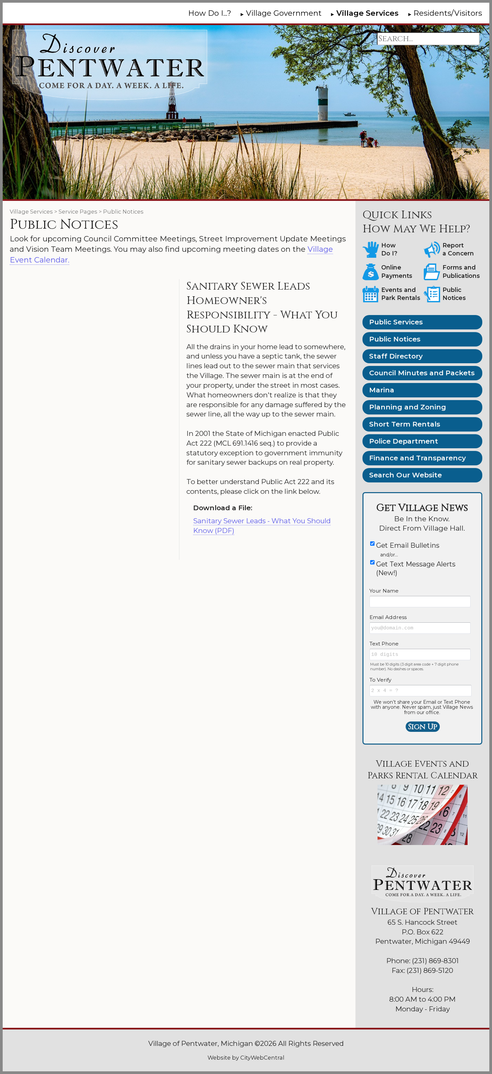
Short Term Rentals (404, 424)
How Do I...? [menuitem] (209, 13)
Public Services (396, 322)
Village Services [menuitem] (367, 13)
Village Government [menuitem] (284, 13)
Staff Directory (396, 356)
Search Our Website (405, 475)
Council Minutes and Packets (422, 373)
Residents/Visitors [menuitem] (447, 13)
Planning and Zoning (407, 407)
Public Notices (394, 339)
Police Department (403, 441)
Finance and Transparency (417, 458)
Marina (381, 390)
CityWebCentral (262, 1057)
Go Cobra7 (26, 1040)
